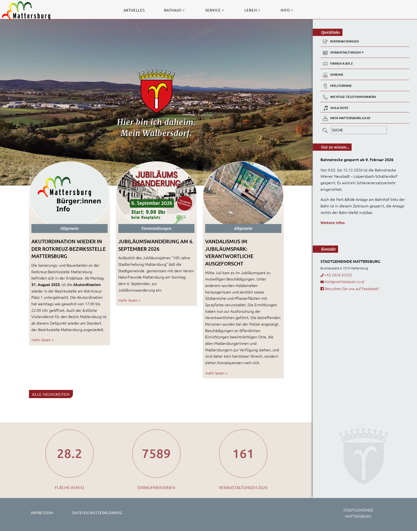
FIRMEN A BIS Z (341, 63)
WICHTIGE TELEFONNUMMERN (353, 97)
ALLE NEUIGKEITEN (51, 394)
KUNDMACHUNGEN (344, 41)
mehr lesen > (42, 339)
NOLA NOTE (339, 108)
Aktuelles (134, 10)
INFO (286, 10)
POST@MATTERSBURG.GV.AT (344, 281)
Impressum (42, 512)
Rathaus (173, 10)
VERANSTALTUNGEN (345, 52)
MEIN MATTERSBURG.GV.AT (350, 118)
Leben (251, 10)
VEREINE (336, 74)
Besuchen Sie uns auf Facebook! (351, 288)
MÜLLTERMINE (341, 85)
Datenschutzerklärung (97, 512)
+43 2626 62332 (338, 274)
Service (213, 10)
